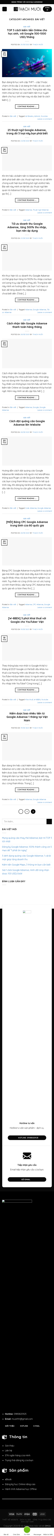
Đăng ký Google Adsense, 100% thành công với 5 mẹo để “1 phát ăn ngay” (27, 848)
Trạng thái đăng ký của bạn (19, 1460)
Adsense (28, 210)
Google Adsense (39, 309)
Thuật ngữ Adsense (41, 210)
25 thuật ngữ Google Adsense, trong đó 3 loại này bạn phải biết (27, 131)
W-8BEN (37, 699)
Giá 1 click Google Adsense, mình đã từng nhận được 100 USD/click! (25, 872)
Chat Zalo (16, 1534)
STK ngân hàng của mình (17, 1455)
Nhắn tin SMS (48, 1534)
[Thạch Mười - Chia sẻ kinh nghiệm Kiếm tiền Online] (27, 9)
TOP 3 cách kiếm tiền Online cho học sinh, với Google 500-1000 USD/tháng (27, 34)
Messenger (37, 1534)
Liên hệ (8, 1450)
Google (36, 407)
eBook (8, 1479)
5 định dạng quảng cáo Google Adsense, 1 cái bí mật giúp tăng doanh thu (26, 857)
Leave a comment (44, 119)
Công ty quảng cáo (42, 1520)
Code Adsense (31, 508)
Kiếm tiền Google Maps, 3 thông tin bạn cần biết (26, 864)
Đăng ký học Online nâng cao (20, 1484)
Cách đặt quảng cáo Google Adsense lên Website (27, 423)
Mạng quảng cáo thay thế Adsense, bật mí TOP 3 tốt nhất (27, 840)
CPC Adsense (38, 604)
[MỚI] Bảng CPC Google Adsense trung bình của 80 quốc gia (27, 523)
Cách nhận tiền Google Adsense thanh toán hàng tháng (27, 325)
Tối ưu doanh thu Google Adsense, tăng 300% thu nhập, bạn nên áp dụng (27, 227)
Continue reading (27, 106)
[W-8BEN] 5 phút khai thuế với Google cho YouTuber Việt (27, 620)
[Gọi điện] (27, 1530)
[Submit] (49, 821)
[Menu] (4, 9)
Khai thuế (29, 699)
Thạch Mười (38, 45)
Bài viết (27, 27)
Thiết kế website (10, 1520)
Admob (37, 116)
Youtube (44, 116)
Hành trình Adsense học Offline (21, 1489)
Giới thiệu (9, 1445)
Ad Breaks (29, 116)
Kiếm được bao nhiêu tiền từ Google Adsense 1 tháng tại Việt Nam (27, 717)
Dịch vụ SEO (25, 1520)
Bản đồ (6, 1534)
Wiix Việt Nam (27, 1522)
